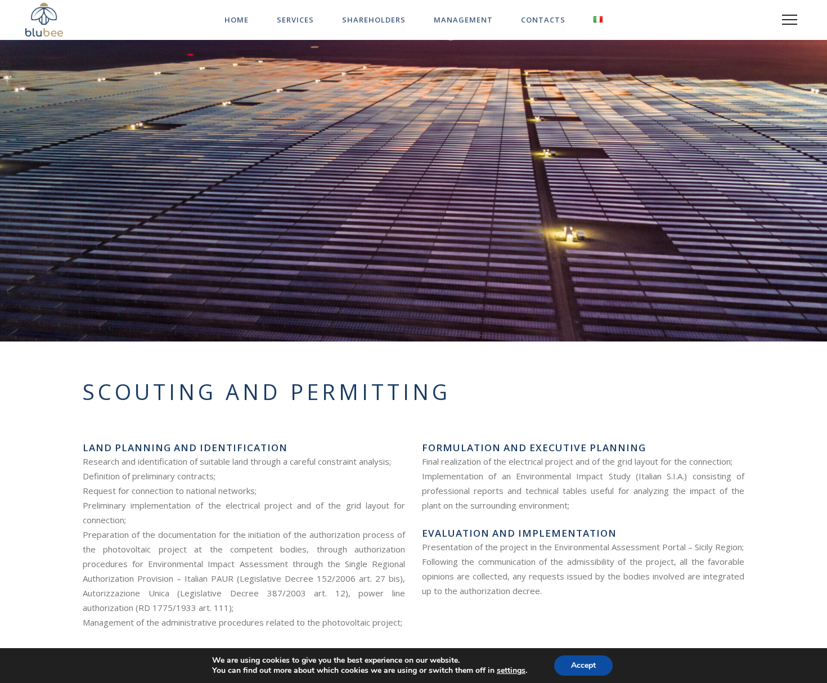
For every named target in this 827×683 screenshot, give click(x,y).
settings (511, 671)
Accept (583, 665)
